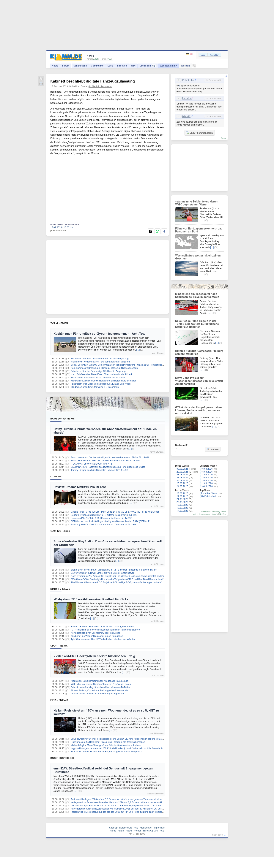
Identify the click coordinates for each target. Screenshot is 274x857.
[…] (138, 349)
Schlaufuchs (80, 65)
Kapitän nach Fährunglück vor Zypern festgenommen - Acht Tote (99, 333)
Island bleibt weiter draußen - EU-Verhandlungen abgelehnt (101, 361)
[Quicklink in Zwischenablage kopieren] (41, 79)
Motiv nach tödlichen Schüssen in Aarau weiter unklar (98, 377)
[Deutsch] (188, 54)
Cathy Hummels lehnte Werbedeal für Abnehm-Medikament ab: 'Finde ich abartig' (105, 431)
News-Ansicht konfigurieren (213, 511)
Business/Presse (62, 757)
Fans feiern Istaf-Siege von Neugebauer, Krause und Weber (101, 383)
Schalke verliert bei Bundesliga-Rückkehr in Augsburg (98, 371)
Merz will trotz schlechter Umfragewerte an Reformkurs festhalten (103, 380)
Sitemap (113, 827)
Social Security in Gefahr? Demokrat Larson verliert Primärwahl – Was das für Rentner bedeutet (119, 364)
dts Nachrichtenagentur (100, 86)
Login (203, 54)
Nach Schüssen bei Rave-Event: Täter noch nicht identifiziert (101, 374)
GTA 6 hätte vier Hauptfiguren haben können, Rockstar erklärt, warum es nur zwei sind (198, 410)
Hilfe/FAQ (148, 830)
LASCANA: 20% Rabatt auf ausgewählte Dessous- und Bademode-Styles (108, 466)
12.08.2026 (207, 480)
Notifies (222, 513)
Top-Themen (59, 323)
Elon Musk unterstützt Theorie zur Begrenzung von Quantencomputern (106, 751)
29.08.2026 (182, 471)
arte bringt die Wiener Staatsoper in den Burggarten (97, 635)
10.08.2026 (207, 486)
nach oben (217, 834)
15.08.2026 (207, 471)
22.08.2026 (182, 496)
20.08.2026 (182, 501)
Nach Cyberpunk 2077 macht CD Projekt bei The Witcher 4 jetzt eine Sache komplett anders (117, 575)
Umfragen (147, 65)
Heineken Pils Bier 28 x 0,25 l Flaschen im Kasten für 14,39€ (101, 517)
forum (223, 138)
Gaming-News (60, 530)
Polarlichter (188, 80)
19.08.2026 (182, 504)
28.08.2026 (182, 474)
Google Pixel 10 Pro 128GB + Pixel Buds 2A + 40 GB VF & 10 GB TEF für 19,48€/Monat (115, 511)
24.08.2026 (182, 486)
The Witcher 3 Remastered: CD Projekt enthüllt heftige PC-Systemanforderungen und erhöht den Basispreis (125, 582)
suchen (214, 449)
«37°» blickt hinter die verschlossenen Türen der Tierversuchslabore (105, 629)
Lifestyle (122, 65)
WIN (133, 65)
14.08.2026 (207, 474)
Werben (185, 65)
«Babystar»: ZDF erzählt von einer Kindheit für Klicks (90, 599)
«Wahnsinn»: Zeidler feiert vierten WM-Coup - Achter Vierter (196, 202)
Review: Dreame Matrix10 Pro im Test (79, 487)
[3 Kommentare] (58, 230)
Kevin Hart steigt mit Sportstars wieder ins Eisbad (95, 632)
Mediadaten (146, 827)
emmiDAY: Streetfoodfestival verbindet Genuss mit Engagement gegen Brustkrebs (103, 770)
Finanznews (59, 699)
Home (113, 830)
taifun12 (186, 116)
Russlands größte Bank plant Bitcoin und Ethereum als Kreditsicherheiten (108, 741)
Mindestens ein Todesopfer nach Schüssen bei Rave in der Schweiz (197, 295)
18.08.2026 (182, 507)
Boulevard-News (62, 418)
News (55, 65)
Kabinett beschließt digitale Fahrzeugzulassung (92, 81)
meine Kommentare (201, 513)
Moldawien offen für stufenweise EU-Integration (95, 386)
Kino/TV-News (60, 588)
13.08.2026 (207, 477)
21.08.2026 (182, 498)
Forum (65, 65)
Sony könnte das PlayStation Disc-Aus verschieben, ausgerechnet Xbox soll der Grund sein (107, 543)
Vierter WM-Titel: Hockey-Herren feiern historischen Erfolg (94, 656)
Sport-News (59, 645)
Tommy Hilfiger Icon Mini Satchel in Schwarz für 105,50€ (99, 469)
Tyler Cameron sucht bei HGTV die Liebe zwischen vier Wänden (103, 639)
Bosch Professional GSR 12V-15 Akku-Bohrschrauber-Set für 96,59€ (105, 460)
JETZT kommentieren (201, 132)
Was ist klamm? (168, 65)
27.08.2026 (182, 477)
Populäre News (209, 493)
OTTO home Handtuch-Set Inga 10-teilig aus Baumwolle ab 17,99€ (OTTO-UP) (110, 521)
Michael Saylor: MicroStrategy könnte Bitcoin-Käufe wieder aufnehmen (106, 745)
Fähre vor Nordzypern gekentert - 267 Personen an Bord (199, 229)
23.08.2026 (182, 493)
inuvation (187, 98)
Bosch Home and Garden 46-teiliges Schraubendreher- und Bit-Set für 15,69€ (110, 457)
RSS (162, 830)
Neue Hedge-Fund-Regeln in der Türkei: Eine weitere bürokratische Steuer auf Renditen (197, 324)
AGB (136, 827)
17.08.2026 (182, 510)
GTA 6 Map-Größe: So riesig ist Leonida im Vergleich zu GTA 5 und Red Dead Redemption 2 (117, 579)
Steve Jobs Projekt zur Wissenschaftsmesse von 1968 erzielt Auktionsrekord (199, 381)
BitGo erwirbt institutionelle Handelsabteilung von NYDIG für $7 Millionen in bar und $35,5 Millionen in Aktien (126, 738)
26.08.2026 (182, 480)
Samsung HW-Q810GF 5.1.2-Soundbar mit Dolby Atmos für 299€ (103, 524)
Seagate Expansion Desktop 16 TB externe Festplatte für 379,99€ (104, 514)
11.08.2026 (207, 483)
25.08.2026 (182, 483)
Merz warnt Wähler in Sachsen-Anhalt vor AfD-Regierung (100, 358)
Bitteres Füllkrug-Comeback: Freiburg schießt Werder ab (99, 690)
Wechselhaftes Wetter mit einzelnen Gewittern (198, 257)
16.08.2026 (207, 468)
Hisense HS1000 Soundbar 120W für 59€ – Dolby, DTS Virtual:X (103, 626)
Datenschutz (125, 827)
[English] (191, 54)
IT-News (56, 476)
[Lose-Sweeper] (194, 66)
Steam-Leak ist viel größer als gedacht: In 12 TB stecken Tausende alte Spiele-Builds (114, 569)
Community (97, 65)
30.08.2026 (182, 468)
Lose (110, 65)
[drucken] (41, 83)
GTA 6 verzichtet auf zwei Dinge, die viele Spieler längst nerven (103, 572)
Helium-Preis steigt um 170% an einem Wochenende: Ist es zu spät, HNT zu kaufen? (106, 712)
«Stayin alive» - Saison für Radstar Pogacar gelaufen (98, 693)
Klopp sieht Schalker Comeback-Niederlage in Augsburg (99, 680)
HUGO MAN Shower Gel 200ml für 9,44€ (91, 463)
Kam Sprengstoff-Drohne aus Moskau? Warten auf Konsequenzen (104, 367)
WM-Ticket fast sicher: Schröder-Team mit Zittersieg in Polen (101, 683)
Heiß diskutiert (208, 496)
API (156, 830)
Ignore (215, 513)
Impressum (159, 827)
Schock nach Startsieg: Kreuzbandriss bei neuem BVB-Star (100, 687)
